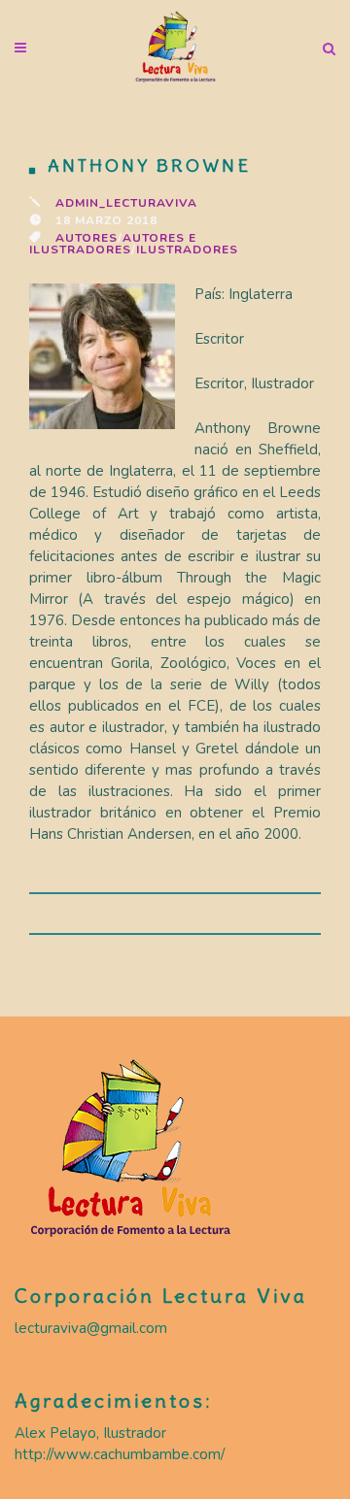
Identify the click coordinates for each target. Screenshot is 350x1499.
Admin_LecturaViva (126, 203)
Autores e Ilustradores (112, 243)
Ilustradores (187, 249)
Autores (86, 238)
